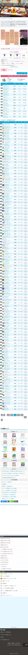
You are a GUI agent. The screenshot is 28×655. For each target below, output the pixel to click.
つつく (6, 167)
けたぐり (6, 376)
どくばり (6, 322)
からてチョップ (8, 158)
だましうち (7, 170)
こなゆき (6, 282)
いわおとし (7, 184)
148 (25, 417)
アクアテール (7, 182)
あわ (6, 238)
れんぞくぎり (7, 319)
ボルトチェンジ (8, 394)
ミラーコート (7, 383)
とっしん (5, 96)
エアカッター (7, 225)
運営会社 (13, 643)
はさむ (6, 406)
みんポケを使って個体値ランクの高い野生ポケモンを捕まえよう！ (14, 473)
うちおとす (7, 279)
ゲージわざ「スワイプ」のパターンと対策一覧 (10, 475)
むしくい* (7, 172)
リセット (19, 73)
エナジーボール (8, 176)
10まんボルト (7, 142)
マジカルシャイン (8, 188)
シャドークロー (8, 290)
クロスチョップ (8, 159)
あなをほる (7, 314)
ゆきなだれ (7, 283)
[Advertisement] (14, 519)
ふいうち (6, 276)
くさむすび (7, 136)
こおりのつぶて (8, 299)
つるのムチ (7, 175)
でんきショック (8, 152)
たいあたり (7, 195)
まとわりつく (6, 85)
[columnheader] (6, 84)
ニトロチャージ (8, 375)
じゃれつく (7, 340)
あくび (6, 348)
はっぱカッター (8, 126)
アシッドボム (6, 106)
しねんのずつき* (8, 204)
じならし (6, 349)
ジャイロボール (8, 156)
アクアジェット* (8, 300)
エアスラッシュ (8, 224)
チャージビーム (8, 141)
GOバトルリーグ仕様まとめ (7, 481)
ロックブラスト (8, 280)
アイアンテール (8, 330)
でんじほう (7, 395)
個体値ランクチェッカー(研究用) (8, 498)
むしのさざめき (8, 162)
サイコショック (8, 401)
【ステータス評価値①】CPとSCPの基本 (9, 488)
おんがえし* (6, 89)
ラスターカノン (8, 217)
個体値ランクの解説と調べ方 (7, 486)
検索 (25, 73)
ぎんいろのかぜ (8, 266)
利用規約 (9, 643)
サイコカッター (8, 313)
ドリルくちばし (8, 257)
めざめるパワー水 (8, 198)
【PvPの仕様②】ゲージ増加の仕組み (8, 494)
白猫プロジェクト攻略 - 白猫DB (6, 632)
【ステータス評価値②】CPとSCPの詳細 (9, 490)
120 (22, 415)
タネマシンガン (8, 382)
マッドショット (8, 181)
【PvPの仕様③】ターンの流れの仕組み (9, 496)
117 (12, 415)
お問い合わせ (18, 643)
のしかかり (6, 92)
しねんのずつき (8, 129)
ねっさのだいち (8, 372)
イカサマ (6, 171)
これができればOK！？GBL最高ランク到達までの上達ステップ (13, 471)
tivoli (11, 18)
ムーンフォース (7, 294)
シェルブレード (8, 191)
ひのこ (6, 250)
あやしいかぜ (7, 240)
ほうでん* (7, 205)
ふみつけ (6, 352)
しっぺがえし (7, 360)
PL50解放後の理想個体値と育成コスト (9, 477)
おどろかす (7, 132)
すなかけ (6, 149)
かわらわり (7, 154)
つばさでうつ (7, 310)
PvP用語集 (4, 484)
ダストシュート (7, 86)
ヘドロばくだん (8, 222)
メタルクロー (7, 302)
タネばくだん (6, 95)
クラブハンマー (8, 125)
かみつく (6, 247)
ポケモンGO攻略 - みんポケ (10, 1)
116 (8, 415)
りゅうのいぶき (8, 284)
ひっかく (6, 328)
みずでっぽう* (7, 397)
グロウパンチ (7, 346)
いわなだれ (7, 197)
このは (6, 353)
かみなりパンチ (8, 378)
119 (18, 415)
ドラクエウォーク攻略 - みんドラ (6, 634)
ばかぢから (7, 306)
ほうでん (6, 254)
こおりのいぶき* (8, 399)
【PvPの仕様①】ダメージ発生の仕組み (9, 492)
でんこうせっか (8, 256)
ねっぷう (6, 251)
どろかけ (6, 144)
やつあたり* (6, 114)
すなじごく (7, 245)
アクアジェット (8, 139)
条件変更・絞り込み (14, 66)
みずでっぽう (7, 124)
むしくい (6, 155)
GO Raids (2, 637)
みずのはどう (7, 199)
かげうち (6, 231)
